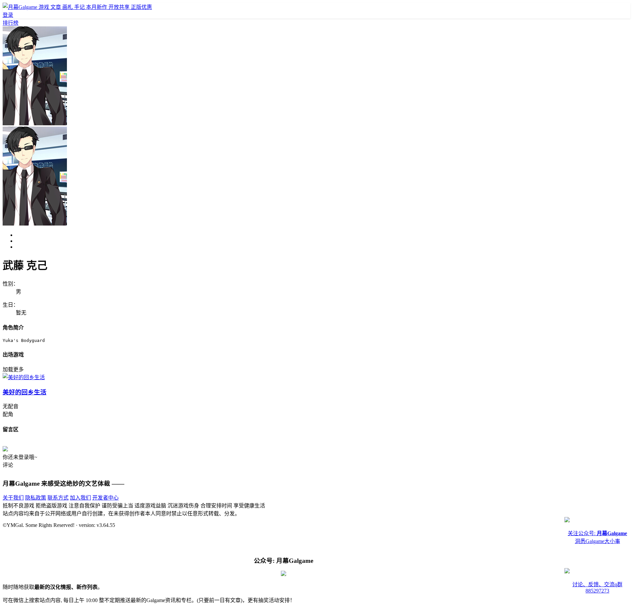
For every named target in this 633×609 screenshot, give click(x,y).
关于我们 (13, 498)
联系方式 (58, 498)
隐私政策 (35, 498)
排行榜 (10, 23)
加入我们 (80, 498)
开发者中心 (105, 498)
